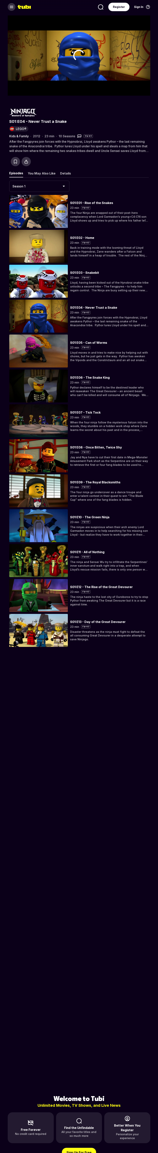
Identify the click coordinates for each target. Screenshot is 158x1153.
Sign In (138, 6)
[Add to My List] (15, 161)
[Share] (26, 161)
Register (119, 6)
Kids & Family (19, 136)
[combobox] (39, 186)
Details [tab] (65, 173)
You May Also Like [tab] (41, 173)
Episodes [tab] (16, 173)
